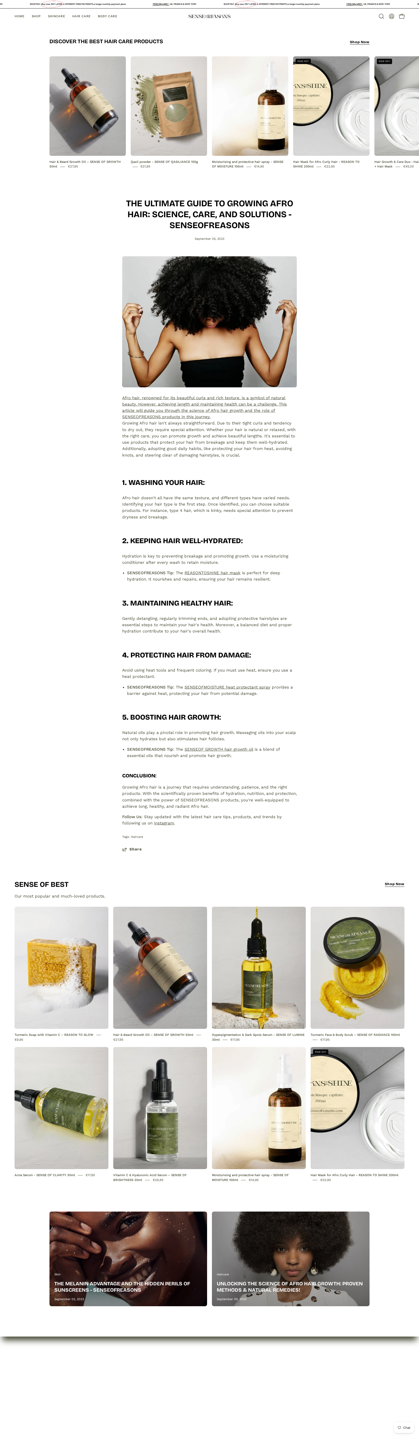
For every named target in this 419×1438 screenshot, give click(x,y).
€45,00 (408, 166)
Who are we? (62, 1370)
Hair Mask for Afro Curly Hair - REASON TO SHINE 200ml (354, 1175)
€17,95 (235, 1039)
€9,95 (19, 1039)
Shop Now (360, 42)
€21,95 (145, 166)
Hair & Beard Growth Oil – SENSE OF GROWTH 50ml (153, 1035)
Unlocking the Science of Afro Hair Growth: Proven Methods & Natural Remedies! (290, 1286)
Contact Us (60, 1387)
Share (135, 849)
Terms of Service (132, 1395)
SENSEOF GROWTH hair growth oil (219, 749)
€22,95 (329, 166)
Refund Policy (129, 1379)
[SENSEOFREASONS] (209, 16)
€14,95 (259, 166)
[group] (209, 112)
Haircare (137, 837)
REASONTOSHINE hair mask (213, 572)
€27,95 (73, 166)
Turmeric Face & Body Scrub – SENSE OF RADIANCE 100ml (355, 1035)
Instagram (164, 823)
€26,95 (158, 1180)
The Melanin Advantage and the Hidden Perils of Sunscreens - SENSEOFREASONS (122, 1286)
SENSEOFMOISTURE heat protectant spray (227, 687)
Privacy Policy (128, 1370)
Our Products (62, 1379)
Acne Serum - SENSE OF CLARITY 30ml (45, 1175)
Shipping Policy (130, 1387)
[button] (381, 16)
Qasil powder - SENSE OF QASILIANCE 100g (164, 162)
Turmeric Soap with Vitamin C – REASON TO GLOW (54, 1035)
